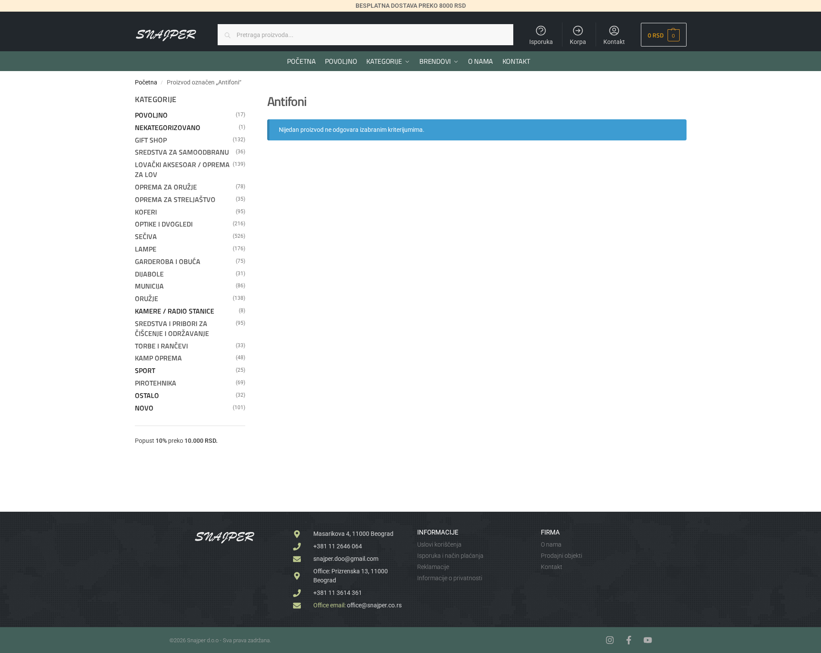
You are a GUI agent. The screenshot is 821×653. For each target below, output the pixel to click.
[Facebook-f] (628, 640)
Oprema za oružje (166, 187)
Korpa (578, 41)
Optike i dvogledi (164, 224)
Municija (149, 286)
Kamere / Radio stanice (174, 311)
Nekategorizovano (167, 127)
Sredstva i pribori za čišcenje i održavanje (172, 328)
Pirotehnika (155, 383)
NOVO (144, 408)
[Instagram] (610, 640)
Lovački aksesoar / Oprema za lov (182, 169)
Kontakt (614, 41)
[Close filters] (247, 98)
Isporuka (541, 41)
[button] (663, 35)
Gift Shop (151, 140)
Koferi (146, 212)
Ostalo (147, 395)
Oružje (146, 298)
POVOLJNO (151, 115)
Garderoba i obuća (167, 261)
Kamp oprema (158, 358)
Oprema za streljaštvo (175, 199)
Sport (145, 370)
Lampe (145, 249)
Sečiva (146, 236)
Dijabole (149, 274)
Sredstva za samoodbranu (182, 152)
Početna (146, 82)
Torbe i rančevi (161, 346)
